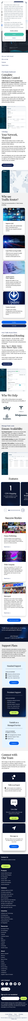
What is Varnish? (4, 953)
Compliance (3, 972)
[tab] (8, 510)
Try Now (14, 322)
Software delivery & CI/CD (7, 890)
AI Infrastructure (4, 915)
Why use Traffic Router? (8, 56)
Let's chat (14, 712)
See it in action (6, 364)
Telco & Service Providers (7, 919)
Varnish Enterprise (5, 884)
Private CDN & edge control (7, 901)
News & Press (4, 959)
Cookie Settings (8, 1014)
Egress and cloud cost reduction (8, 899)
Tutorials (3, 934)
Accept (14, 34)
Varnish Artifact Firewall (6, 873)
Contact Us (3, 964)
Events (2, 961)
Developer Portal (5, 928)
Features (4, 62)
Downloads (3, 932)
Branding (21, 1014)
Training (3, 942)
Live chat (14, 325)
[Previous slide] (5, 510)
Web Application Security (6, 907)
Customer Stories (5, 936)
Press (15, 1014)
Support (3, 943)
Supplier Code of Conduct (7, 974)
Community (3, 945)
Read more (6, 547)
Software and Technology (7, 913)
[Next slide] (23, 510)
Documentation (4, 930)
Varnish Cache (4, 947)
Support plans (5, 65)
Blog (2, 938)
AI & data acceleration (6, 892)
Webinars (3, 940)
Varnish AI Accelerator (6, 882)
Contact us (14, 682)
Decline (14, 37)
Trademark (3, 970)
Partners (3, 957)
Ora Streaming (4, 876)
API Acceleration (4, 897)
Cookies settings (14, 30)
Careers (3, 963)
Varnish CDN (4, 878)
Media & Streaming (5, 917)
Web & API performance (6, 896)
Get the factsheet (7, 165)
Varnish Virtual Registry (6, 875)
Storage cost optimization (7, 903)
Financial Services (5, 920)
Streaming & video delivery (7, 894)
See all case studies (14, 620)
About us (3, 955)
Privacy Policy (4, 966)
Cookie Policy (7, 19)
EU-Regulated (4, 922)
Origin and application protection (8, 905)
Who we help (5, 59)
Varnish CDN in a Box (6, 880)
